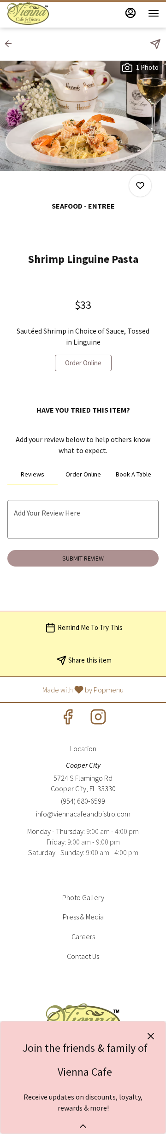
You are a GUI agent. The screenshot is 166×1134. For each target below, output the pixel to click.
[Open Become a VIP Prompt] (83, 1126)
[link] (83, 363)
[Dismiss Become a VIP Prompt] (151, 1036)
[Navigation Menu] (153, 13)
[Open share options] (155, 44)
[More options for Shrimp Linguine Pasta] (140, 186)
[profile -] (130, 12)
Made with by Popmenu (65, 689)
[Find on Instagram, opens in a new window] (98, 719)
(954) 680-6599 (83, 800)
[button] (11, 43)
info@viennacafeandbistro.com (83, 813)
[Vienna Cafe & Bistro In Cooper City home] (48, 13)
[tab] (32, 474)
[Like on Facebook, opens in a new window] (67, 719)
